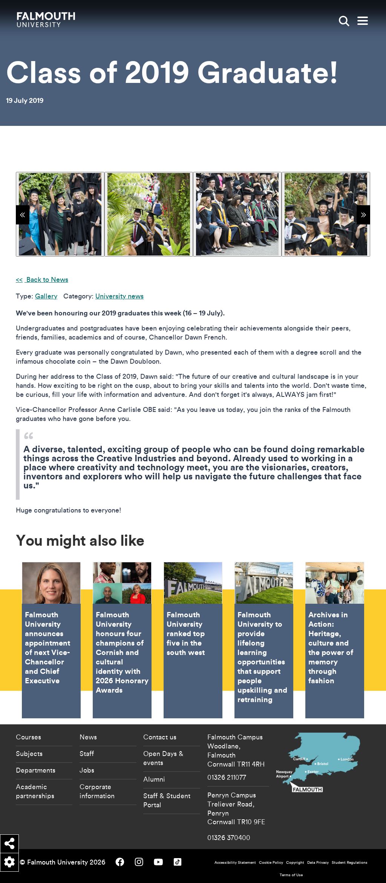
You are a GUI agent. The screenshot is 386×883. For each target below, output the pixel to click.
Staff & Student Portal (166, 800)
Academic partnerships (35, 791)
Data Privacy (318, 862)
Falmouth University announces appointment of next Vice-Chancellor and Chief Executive (51, 640)
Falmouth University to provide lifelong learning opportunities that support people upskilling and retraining (263, 640)
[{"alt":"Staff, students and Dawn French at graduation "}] (237, 214)
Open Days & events (163, 758)
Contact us (159, 737)
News (88, 737)
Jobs (87, 770)
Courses (28, 737)
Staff (87, 753)
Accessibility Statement (235, 862)
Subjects (29, 753)
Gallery (46, 296)
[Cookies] (9, 862)
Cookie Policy (271, 862)
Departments (35, 770)
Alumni (154, 779)
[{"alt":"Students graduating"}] (60, 214)
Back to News (46, 279)
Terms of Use (291, 874)
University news (119, 296)
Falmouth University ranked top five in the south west (193, 640)
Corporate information (97, 791)
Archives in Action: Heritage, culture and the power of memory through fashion (334, 640)
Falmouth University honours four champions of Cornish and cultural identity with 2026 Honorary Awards (122, 640)
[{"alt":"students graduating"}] (326, 214)
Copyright (295, 862)
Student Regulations (350, 862)
